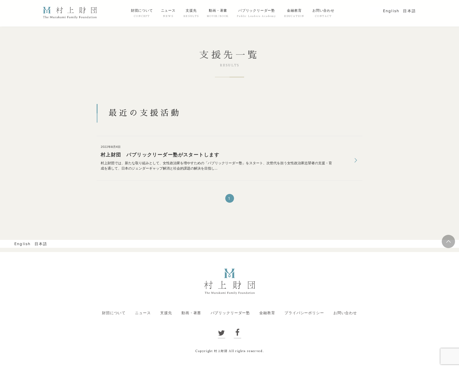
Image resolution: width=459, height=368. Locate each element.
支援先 (191, 10)
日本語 (409, 10)
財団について (142, 10)
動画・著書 (218, 10)
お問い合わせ (323, 10)
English (391, 10)
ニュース (168, 10)
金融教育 (294, 10)
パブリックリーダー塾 (256, 10)
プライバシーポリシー (304, 312)
